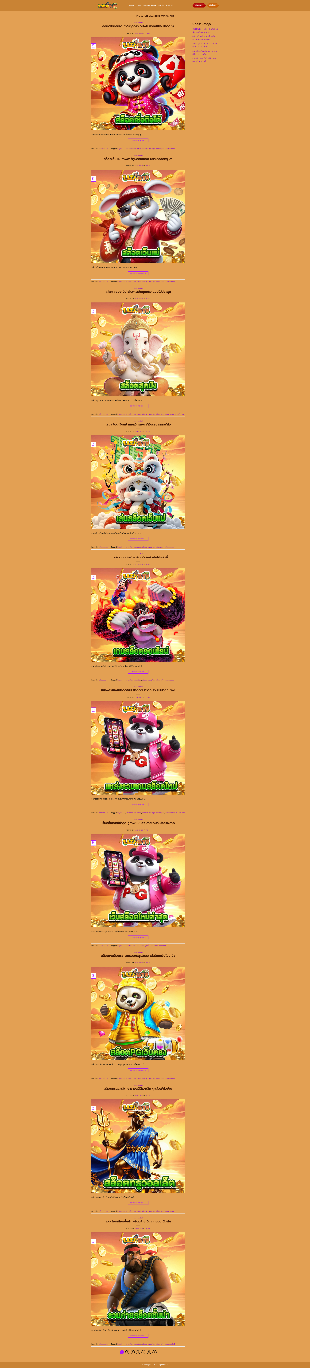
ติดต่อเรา (146, 5)
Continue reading (138, 140)
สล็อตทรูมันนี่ (160, 148)
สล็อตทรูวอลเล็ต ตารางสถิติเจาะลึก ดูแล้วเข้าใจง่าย (138, 1088)
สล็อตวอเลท (169, 414)
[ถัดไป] (154, 1352)
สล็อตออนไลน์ (138, 23)
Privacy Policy (157, 5)
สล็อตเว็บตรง (179, 414)
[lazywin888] (108, 5)
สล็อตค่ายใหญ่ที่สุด (148, 148)
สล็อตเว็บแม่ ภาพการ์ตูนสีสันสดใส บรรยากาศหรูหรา (138, 159)
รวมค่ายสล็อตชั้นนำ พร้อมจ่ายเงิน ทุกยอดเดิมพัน (138, 1221)
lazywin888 (121, 148)
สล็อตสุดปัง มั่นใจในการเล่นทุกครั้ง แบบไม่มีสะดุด (138, 291)
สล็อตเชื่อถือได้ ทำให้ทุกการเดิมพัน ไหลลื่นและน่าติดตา (138, 26)
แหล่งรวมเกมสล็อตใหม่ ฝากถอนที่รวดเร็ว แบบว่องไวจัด (138, 690)
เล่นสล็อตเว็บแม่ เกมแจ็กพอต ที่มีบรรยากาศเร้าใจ (138, 424)
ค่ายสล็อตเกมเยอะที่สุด (133, 148)
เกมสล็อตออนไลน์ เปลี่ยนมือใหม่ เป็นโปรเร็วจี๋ (138, 557)
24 (149, 1352)
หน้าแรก (131, 5)
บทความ (139, 5)
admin (148, 33)
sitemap (169, 5)
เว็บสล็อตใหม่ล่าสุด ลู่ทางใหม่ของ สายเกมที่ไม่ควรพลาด (138, 823)
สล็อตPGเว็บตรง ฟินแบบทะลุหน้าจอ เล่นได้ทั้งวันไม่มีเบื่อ (138, 955)
